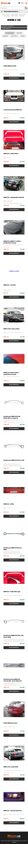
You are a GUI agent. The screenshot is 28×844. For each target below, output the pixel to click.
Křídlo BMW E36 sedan (10, 723)
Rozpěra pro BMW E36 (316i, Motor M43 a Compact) (12, 417)
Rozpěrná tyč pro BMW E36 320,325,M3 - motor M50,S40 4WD (13, 681)
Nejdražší (5, 36)
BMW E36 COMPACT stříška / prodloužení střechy (12, 242)
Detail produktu (14, 78)
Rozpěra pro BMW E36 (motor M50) (13, 549)
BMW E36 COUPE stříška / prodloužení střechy (11, 374)
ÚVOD (8, 14)
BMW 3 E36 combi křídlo (11, 767)
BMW (13, 15)
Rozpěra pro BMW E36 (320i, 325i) (14, 460)
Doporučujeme (9, 33)
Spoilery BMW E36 (6, 28)
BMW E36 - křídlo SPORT (11, 154)
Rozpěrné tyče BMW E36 (8, 26)
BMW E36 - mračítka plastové (13, 811)
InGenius (14, 842)
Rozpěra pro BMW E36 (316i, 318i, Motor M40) (14, 636)
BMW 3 (16, 15)
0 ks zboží (26, 3)
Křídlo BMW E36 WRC (10, 66)
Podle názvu (14, 36)
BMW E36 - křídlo (9, 504)
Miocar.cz (18, 840)
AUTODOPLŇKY (14, 14)
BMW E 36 (21, 15)
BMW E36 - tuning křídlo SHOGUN (14, 197)
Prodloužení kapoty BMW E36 (13, 110)
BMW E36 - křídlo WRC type (12, 592)
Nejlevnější (19, 33)
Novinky (23, 36)
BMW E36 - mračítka (10, 285)
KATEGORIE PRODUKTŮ (11, 12)
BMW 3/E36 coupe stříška (11, 329)
